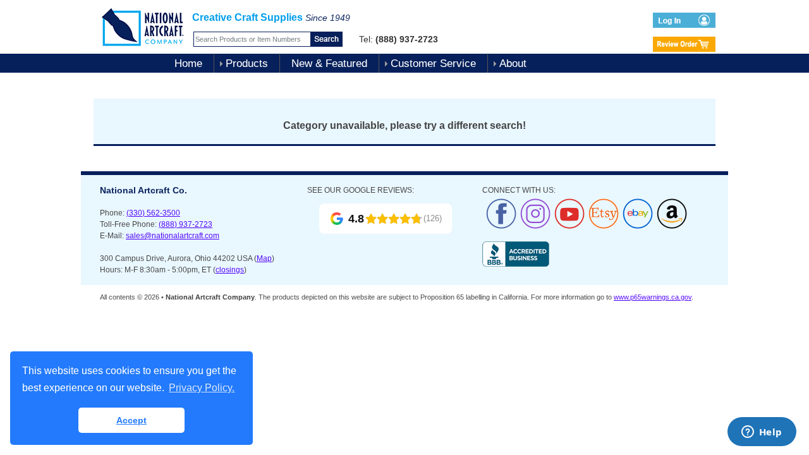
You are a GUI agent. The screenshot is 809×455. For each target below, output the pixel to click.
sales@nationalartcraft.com (172, 235)
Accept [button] (131, 420)
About (512, 64)
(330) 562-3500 (153, 213)
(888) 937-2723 (185, 224)
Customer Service (433, 64)
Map (264, 258)
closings (230, 269)
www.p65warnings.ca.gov (652, 297)
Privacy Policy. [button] (201, 387)
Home (188, 64)
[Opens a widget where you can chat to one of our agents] (761, 433)
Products (247, 64)
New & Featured (329, 64)
